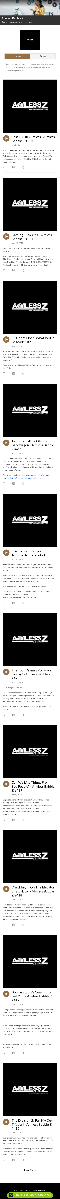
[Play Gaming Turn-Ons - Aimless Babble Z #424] (6, 236)
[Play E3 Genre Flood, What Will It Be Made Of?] (6, 339)
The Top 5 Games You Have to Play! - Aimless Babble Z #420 (31, 674)
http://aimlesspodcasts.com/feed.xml (20, 22)
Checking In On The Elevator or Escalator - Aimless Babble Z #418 (33, 891)
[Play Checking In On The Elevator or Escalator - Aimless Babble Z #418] (6, 889)
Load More (30, 1170)
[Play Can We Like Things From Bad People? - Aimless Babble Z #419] (6, 784)
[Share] (23, 167)
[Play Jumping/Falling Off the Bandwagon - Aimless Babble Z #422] (6, 443)
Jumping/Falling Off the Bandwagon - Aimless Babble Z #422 (33, 445)
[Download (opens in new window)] (13, 167)
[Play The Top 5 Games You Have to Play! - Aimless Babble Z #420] (6, 672)
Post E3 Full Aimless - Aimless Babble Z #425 (33, 139)
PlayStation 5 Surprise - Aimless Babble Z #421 (29, 553)
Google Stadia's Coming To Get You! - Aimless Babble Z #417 (32, 996)
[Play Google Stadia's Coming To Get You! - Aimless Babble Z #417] (6, 994)
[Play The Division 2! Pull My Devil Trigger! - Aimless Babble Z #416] (6, 1122)
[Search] (51, 4)
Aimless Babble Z (12, 18)
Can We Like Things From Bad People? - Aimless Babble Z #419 (33, 786)
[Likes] (4, 167)
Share (18, 56)
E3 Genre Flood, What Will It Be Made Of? (33, 340)
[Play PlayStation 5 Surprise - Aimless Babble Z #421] (6, 552)
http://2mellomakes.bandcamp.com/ (25, 478)
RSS (44, 56)
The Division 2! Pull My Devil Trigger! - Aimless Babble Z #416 (33, 1124)
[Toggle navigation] (57, 3)
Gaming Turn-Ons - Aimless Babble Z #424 (32, 237)
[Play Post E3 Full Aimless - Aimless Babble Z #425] (6, 138)
